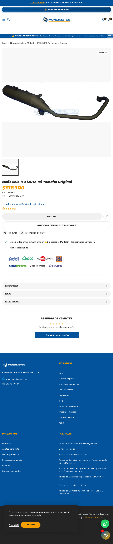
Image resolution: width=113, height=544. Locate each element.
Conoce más (101, 36)
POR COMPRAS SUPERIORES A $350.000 (56, 3)
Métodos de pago (67, 449)
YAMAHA (10, 192)
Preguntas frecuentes (69, 384)
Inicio (61, 373)
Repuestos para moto (12, 460)
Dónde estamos (66, 389)
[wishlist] (103, 19)
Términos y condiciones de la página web (78, 443)
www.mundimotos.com (16, 379)
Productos (7, 443)
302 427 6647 (12, 384)
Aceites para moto (10, 449)
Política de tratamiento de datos (73, 454)
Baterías (6, 465)
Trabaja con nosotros (69, 412)
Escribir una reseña (57, 335)
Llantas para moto (10, 454)
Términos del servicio (68, 406)
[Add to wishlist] (107, 216)
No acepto (14, 525)
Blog (61, 401)
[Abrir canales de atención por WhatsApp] (105, 524)
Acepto (31, 524)
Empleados (64, 395)
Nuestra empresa (67, 378)
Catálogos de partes (11, 471)
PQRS (61, 423)
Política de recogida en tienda (72, 485)
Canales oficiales (67, 417)
